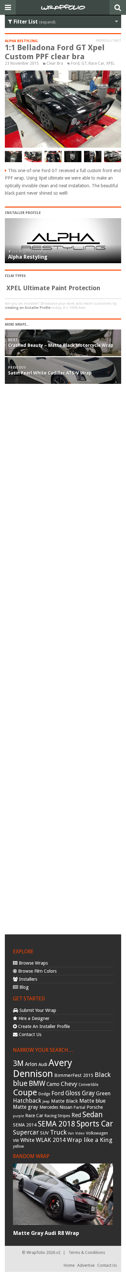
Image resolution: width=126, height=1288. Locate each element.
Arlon (31, 1064)
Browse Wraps (32, 963)
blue (20, 1083)
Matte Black (64, 1101)
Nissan (65, 1107)
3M (18, 1063)
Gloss (72, 1093)
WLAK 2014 (51, 1139)
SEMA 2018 (56, 1123)
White (27, 1140)
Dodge (44, 1094)
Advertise (86, 1265)
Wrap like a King (89, 1140)
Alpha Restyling (21, 41)
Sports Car (95, 1123)
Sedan (92, 1114)
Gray (88, 1093)
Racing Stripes (57, 1116)
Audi (42, 1064)
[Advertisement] (63, 661)
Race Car (96, 63)
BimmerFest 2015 (73, 1075)
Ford (75, 63)
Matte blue (92, 1101)
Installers (27, 979)
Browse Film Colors (37, 971)
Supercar (26, 1132)
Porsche (95, 1107)
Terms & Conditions (86, 1252)
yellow (18, 1146)
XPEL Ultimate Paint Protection (53, 288)
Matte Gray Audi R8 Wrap (46, 1233)
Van (71, 1133)
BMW (37, 1084)
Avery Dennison (42, 1068)
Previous (103, 40)
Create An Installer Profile (43, 1026)
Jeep (46, 1101)
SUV (44, 1133)
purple (18, 1116)
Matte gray (25, 1107)
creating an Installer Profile (27, 308)
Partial (79, 1107)
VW (16, 1140)
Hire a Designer (33, 1018)
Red (76, 1115)
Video (80, 1133)
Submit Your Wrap (37, 1010)
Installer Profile (23, 213)
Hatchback (27, 1100)
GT (84, 63)
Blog (23, 987)
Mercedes (48, 1107)
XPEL (110, 63)
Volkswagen (97, 1133)
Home (69, 1265)
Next (117, 40)
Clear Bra (55, 63)
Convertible (88, 1084)
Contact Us (29, 1034)
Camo (53, 1084)
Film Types (15, 276)
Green (103, 1093)
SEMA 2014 (25, 1124)
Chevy (69, 1084)
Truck (58, 1132)
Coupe (25, 1092)
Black (102, 1075)
